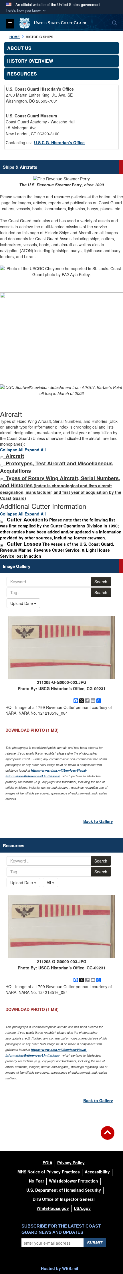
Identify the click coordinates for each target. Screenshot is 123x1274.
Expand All (35, 449)
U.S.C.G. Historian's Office (59, 142)
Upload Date (22, 603)
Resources (22, 73)
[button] (26, 10)
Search (100, 581)
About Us (19, 48)
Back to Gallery (98, 821)
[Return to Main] (107, 1136)
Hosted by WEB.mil (59, 1268)
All (49, 882)
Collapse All (11, 449)
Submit (94, 1243)
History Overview (30, 61)
